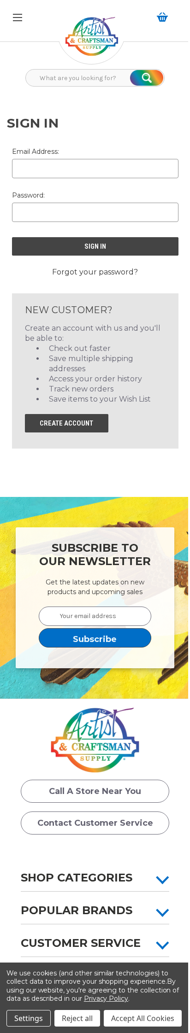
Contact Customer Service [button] (95, 823)
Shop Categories (76, 877)
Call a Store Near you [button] (95, 791)
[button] (92, 41)
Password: (28, 195)
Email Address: (35, 151)
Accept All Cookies (142, 1018)
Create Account (66, 423)
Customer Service (81, 943)
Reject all (77, 1018)
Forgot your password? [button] (95, 272)
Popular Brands (76, 910)
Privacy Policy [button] (106, 998)
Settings (28, 1018)
